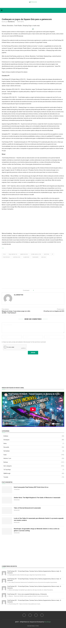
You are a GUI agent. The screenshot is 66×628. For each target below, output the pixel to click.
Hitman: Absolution (36, 254)
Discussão (34, 447)
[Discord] (36, 5)
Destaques (34, 439)
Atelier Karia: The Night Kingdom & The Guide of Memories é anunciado (37, 497)
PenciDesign (47, 622)
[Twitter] (30, 5)
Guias (34, 454)
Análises (34, 436)
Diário (34, 443)
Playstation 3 (6, 257)
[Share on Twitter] (37, 290)
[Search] (64, 10)
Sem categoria (34, 466)
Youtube (34, 477)
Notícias (34, 462)
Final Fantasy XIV (13, 254)
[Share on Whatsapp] (39, 290)
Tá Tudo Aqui (34, 469)
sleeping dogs (16, 257)
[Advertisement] (33, 221)
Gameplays (34, 451)
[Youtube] (30, 615)
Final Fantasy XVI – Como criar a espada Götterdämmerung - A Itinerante (27, 594)
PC (52, 254)
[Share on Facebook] (35, 290)
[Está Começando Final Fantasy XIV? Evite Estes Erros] (7, 489)
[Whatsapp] (33, 5)
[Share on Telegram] (41, 290)
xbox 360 (43, 257)
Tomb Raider (35, 257)
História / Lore (34, 458)
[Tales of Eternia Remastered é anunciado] (7, 510)
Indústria (46, 254)
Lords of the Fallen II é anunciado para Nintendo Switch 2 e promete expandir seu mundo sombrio (39, 519)
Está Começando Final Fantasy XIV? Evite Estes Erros (31, 487)
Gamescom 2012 (24, 254)
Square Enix (26, 257)
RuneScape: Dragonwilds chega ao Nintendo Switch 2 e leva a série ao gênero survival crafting (36, 529)
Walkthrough (34, 473)
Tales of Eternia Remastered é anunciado (27, 508)
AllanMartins (11, 21)
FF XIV (4, 254)
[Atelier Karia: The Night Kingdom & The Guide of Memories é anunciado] (7, 500)
